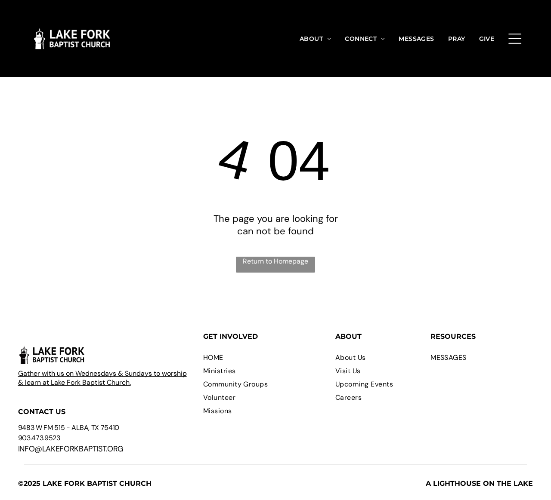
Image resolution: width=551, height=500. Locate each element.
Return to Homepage (275, 261)
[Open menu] (515, 38)
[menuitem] (315, 38)
